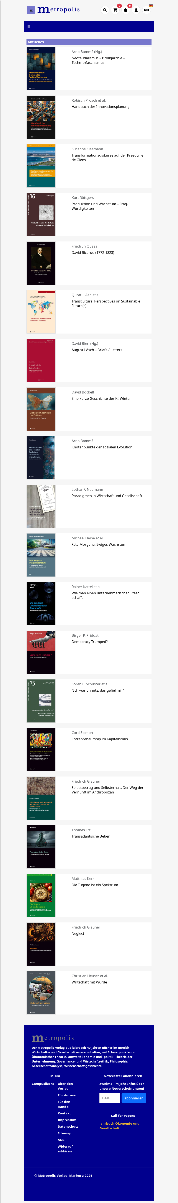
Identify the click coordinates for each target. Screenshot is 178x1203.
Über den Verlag (65, 1086)
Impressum (67, 1120)
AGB (61, 1139)
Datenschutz (68, 1126)
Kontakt (64, 1113)
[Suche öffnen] (105, 10)
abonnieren (133, 1098)
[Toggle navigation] (29, 26)
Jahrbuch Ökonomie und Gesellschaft (119, 1125)
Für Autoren (67, 1095)
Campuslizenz (43, 1083)
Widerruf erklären (65, 1148)
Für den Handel (64, 1104)
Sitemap (64, 1133)
